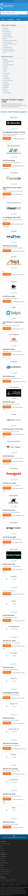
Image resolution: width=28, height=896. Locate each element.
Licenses (18, 885)
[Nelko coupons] (13, 813)
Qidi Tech (5, 91)
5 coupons (13, 214)
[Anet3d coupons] (13, 262)
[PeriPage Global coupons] (13, 632)
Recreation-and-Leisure (8, 49)
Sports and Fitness (4, 874)
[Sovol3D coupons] (13, 582)
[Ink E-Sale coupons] (13, 236)
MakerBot (5, 59)
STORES (18, 19)
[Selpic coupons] (13, 313)
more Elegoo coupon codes (18, 723)
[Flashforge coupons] (13, 734)
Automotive (6, 28)
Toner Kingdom (6, 73)
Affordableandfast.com (8, 61)
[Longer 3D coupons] (13, 367)
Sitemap (2, 850)
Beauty (5, 38)
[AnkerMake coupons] (13, 555)
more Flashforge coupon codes (18, 748)
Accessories (6, 30)
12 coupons (13, 128)
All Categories (3, 856)
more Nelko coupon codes (17, 827)
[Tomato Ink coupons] (13, 178)
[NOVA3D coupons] (13, 658)
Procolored (5, 82)
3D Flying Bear (6, 84)
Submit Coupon (24, 1)
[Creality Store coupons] (13, 420)
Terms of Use (4, 885)
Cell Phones (3, 860)
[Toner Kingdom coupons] (13, 340)
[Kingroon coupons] (13, 684)
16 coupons (13, 292)
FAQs (1, 845)
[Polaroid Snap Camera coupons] (13, 208)
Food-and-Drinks (7, 35)
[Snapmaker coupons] (13, 528)
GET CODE (6, 138)
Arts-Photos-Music (7, 31)
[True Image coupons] (13, 393)
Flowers (2, 867)
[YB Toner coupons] (13, 760)
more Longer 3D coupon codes (18, 381)
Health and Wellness (5, 871)
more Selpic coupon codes (17, 328)
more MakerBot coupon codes (18, 138)
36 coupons (13, 184)
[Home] (7, 6)
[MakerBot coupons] (13, 123)
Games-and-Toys (7, 33)
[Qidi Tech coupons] (13, 606)
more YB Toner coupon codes (18, 774)
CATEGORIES (10, 19)
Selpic (4, 71)
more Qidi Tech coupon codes (18, 620)
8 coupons (13, 765)
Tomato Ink (5, 63)
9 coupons (13, 242)
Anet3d (5, 68)
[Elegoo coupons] (13, 709)
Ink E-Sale (5, 66)
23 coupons (13, 157)
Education (2, 865)
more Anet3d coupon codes (18, 274)
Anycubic (5, 70)
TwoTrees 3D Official (8, 80)
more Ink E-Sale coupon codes (18, 251)
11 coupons (13, 372)
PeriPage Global (7, 92)
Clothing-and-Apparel (8, 37)
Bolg (1, 848)
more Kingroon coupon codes (17, 698)
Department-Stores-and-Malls (10, 40)
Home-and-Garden (7, 42)
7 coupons (13, 318)
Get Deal (6, 223)
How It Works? (16, 1)
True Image (5, 77)
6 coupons (13, 398)
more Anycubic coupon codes (18, 301)
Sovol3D (5, 89)
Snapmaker (6, 85)
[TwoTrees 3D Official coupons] (13, 447)
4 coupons (13, 740)
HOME (3, 19)
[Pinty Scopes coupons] (13, 785)
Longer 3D (5, 75)
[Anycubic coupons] (13, 287)
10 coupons (13, 452)
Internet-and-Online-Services (10, 44)
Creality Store (6, 78)
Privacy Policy (11, 885)
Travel (4, 52)
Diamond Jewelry (4, 863)
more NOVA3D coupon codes (18, 672)
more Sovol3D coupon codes (18, 594)
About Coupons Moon (5, 843)
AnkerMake (6, 87)
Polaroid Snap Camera (8, 64)
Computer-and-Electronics (9, 51)
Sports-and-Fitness (7, 47)
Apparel (2, 858)
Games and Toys (4, 869)
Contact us (2, 852)
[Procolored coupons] (13, 474)
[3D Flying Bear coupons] (13, 501)
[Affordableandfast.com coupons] (13, 151)
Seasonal (5, 45)
